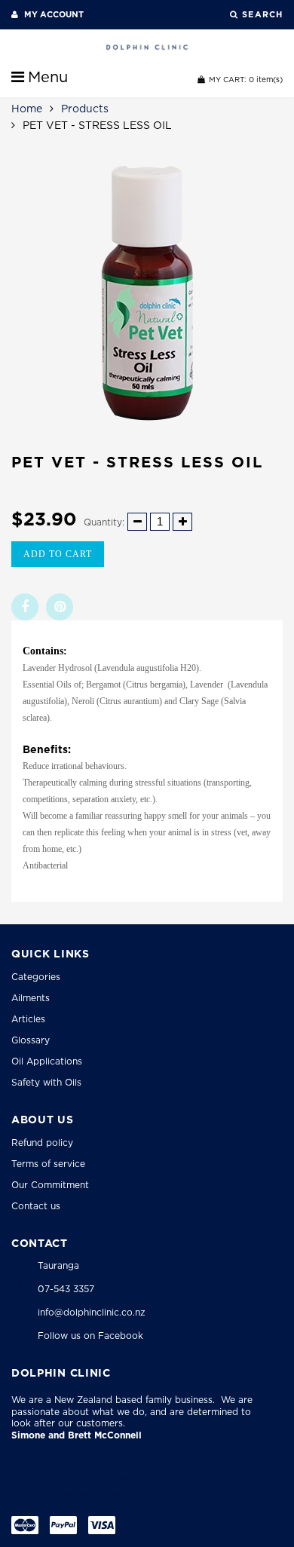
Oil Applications (46, 1061)
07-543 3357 (66, 1288)
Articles (28, 1018)
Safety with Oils (46, 1082)
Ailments (30, 997)
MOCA (126, 1495)
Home (26, 108)
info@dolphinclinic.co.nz (91, 1312)
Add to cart (57, 554)
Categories (35, 976)
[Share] (24, 606)
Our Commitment (50, 1184)
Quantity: (104, 522)
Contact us (35, 1205)
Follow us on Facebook (90, 1335)
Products (85, 108)
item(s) (246, 79)
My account (53, 14)
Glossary (30, 1040)
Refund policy (42, 1142)
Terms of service (48, 1163)
